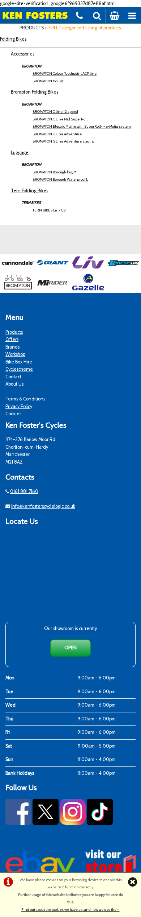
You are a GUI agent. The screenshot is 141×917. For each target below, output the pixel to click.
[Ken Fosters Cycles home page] (35, 15)
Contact (13, 376)
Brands (12, 347)
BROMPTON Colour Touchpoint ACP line (65, 73)
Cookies (13, 413)
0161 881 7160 (24, 491)
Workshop (15, 354)
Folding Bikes (13, 39)
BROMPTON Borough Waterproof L (60, 179)
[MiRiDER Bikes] (53, 289)
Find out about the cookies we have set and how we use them (70, 909)
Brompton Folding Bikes (34, 92)
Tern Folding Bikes (29, 190)
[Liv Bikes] (88, 269)
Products (14, 332)
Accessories (22, 54)
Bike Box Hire (18, 362)
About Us (14, 384)
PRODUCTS (32, 27)
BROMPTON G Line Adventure (57, 134)
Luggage (20, 152)
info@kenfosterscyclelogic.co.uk (43, 506)
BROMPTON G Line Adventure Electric (63, 141)
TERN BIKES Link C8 (49, 210)
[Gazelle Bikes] (88, 289)
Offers (11, 339)
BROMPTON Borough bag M (54, 172)
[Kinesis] (124, 269)
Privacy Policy (18, 406)
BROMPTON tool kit (48, 81)
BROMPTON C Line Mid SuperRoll (60, 119)
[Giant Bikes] (53, 269)
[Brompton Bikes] (18, 289)
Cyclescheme (19, 369)
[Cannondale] (18, 269)
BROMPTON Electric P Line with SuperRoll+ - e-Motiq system (82, 126)
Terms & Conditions (25, 399)
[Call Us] (79, 15)
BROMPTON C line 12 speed (55, 111)
